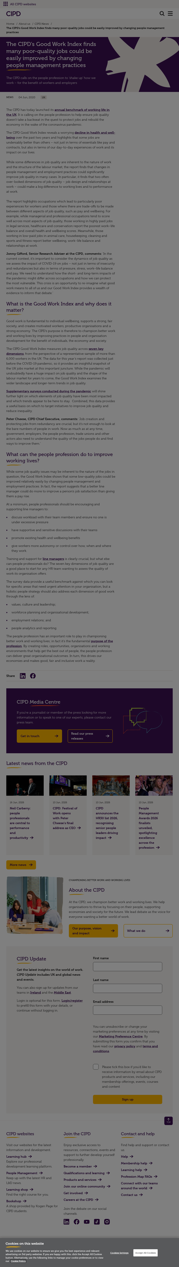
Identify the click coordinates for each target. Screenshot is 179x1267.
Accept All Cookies (145, 1252)
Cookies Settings (119, 1252)
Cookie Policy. (18, 1261)
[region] (89, 1252)
